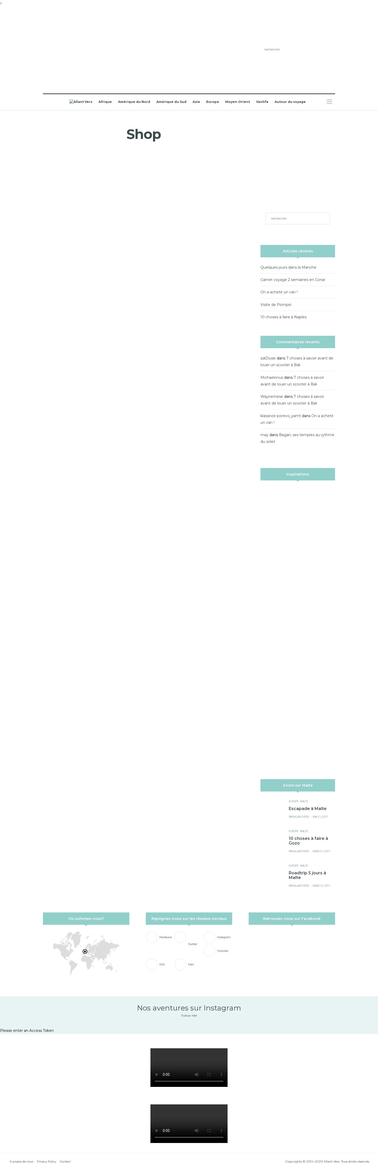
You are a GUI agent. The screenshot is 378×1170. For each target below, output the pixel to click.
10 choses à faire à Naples (283, 317)
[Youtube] (97, 50)
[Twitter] (82, 50)
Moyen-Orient (237, 102)
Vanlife (262, 102)
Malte (304, 801)
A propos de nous (21, 1161)
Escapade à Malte (308, 808)
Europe (212, 102)
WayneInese (271, 396)
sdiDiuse (268, 358)
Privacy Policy (46, 1161)
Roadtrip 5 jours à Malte (307, 875)
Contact (65, 1161)
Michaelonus (271, 377)
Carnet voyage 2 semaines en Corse (292, 279)
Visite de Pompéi (275, 304)
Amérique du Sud (171, 102)
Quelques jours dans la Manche (288, 267)
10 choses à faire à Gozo (308, 841)
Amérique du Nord (134, 102)
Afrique (105, 102)
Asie (196, 102)
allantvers (301, 817)
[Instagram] (90, 50)
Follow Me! (189, 1015)
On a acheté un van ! (279, 292)
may (264, 435)
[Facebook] (75, 50)
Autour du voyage (290, 102)
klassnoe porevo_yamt (280, 416)
